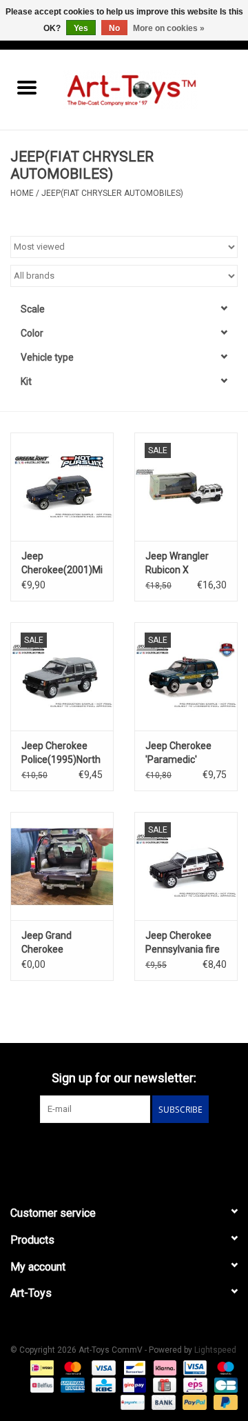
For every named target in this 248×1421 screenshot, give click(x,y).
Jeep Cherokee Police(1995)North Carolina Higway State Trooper (61, 753)
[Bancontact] (133, 1367)
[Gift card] (163, 1384)
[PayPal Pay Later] (223, 1402)
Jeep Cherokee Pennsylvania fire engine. (182, 943)
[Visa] (102, 1367)
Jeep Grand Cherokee (46, 942)
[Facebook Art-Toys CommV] (112, 1151)
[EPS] (193, 1384)
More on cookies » (169, 28)
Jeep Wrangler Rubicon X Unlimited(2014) (180, 563)
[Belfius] (40, 1384)
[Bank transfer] (162, 1402)
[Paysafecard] (131, 1402)
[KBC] (102, 1384)
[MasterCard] (71, 1367)
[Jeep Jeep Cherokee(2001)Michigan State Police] (62, 487)
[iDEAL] (40, 1367)
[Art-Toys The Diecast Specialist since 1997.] (151, 89)
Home (22, 193)
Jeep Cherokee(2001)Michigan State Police (62, 563)
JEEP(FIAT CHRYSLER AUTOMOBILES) (112, 193)
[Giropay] (133, 1384)
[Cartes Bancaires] (223, 1384)
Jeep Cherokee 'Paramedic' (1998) (178, 753)
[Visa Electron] (193, 1367)
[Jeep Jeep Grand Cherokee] (62, 866)
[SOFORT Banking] (163, 1367)
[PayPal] (193, 1402)
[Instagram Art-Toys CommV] (136, 1151)
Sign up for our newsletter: (124, 1078)
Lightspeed (215, 1350)
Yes (81, 28)
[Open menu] (27, 87)
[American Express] (71, 1384)
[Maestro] (223, 1367)
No (114, 28)
